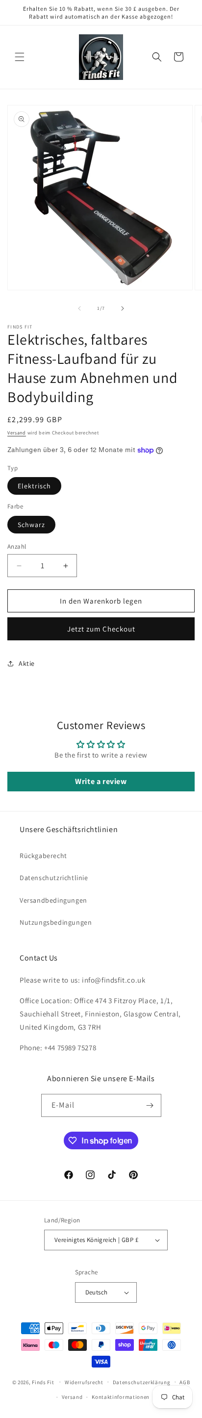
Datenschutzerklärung (142, 1382)
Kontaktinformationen (121, 1396)
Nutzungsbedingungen (56, 922)
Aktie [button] (27, 663)
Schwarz (31, 524)
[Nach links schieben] (79, 308)
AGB (184, 1382)
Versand (16, 433)
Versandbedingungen (53, 900)
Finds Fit (43, 1381)
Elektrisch (34, 485)
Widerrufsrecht (84, 1382)
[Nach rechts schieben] (122, 308)
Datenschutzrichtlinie (54, 877)
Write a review (100, 781)
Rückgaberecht (43, 855)
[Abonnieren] (150, 1105)
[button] (19, 57)
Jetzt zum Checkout (101, 628)
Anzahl (16, 546)
